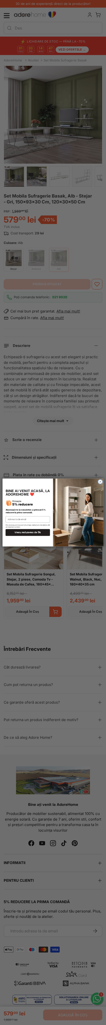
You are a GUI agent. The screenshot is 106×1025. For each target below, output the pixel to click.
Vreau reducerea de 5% (28, 532)
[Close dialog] (100, 482)
